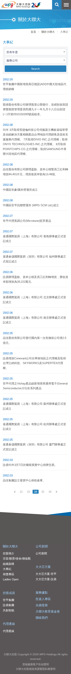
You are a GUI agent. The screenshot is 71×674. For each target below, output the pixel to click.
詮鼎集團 (8, 605)
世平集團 (8, 600)
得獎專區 (8, 574)
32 (21, 491)
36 (49, 491)
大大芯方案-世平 (46, 573)
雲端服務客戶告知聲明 (35, 664)
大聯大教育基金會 (48, 611)
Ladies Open (11, 579)
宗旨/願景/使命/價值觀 (17, 558)
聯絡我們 (42, 617)
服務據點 (42, 592)
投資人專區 (43, 599)
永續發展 (42, 605)
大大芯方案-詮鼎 (46, 579)
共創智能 (8, 610)
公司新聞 (42, 546)
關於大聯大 (48, 31)
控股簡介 (8, 553)
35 (42, 491)
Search (35, 68)
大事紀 (7, 568)
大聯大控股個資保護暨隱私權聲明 (35, 668)
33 (28, 491)
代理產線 (9, 623)
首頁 (33, 31)
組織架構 (8, 563)
